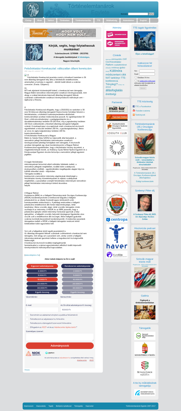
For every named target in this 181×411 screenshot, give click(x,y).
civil (125, 59)
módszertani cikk (116, 74)
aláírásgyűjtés (116, 59)
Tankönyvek (140, 115)
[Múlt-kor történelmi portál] (117, 112)
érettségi (111, 94)
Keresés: (124, 14)
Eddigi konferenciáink (145, 181)
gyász (122, 67)
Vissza (27, 370)
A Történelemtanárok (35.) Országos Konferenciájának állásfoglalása (144, 175)
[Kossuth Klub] (117, 134)
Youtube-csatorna (142, 111)
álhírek (108, 87)
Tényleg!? (112, 84)
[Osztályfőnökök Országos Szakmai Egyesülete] (117, 128)
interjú (107, 71)
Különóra (116, 71)
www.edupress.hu (32, 255)
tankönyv (115, 77)
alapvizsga (108, 59)
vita (123, 84)
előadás (108, 68)
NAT (108, 78)
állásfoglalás (114, 90)
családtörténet (120, 65)
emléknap (115, 68)
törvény (120, 84)
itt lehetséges (83, 57)
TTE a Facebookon (143, 106)
